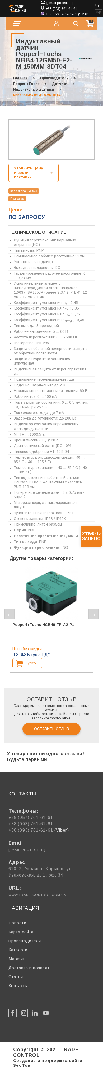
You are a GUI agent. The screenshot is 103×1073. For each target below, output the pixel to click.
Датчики (59, 84)
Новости (17, 922)
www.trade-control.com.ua (37, 895)
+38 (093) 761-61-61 (61, 9)
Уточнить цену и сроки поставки (28, 172)
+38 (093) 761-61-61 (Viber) (67, 14)
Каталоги (17, 949)
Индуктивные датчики (33, 89)
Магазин (17, 958)
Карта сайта (21, 931)
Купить (31, 663)
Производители (54, 78)
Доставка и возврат (29, 967)
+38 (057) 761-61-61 (30, 817)
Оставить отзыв (51, 729)
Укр (98, 12)
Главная (20, 78)
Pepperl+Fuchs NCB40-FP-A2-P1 (43, 625)
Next (93, 614)
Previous (9, 614)
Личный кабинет (56, 23)
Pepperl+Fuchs (26, 84)
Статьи (15, 976)
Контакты (18, 985)
